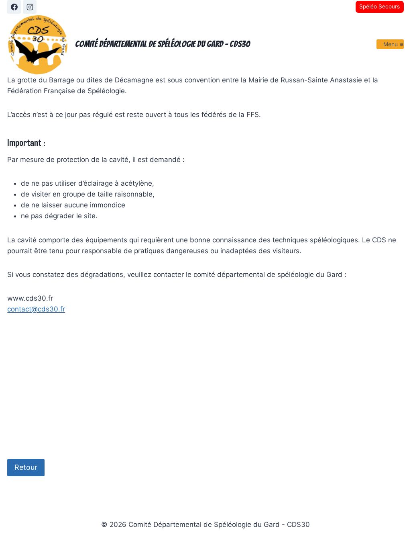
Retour (25, 467)
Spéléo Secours (379, 6)
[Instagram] (30, 7)
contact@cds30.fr (36, 309)
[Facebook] (14, 7)
